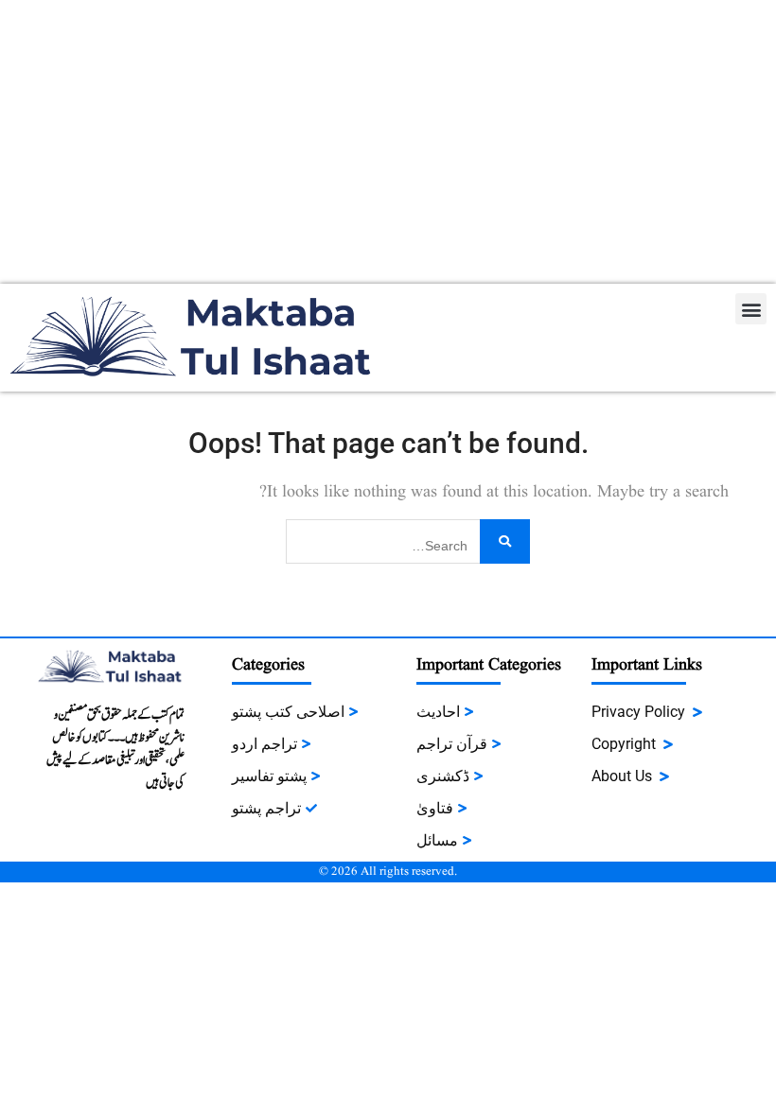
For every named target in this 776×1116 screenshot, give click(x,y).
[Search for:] (408, 539)
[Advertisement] (388, 141)
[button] (751, 308)
